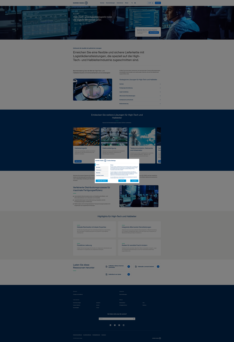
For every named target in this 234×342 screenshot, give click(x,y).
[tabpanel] (124, 174)
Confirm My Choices (102, 180)
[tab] (101, 164)
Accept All (134, 180)
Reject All (122, 180)
